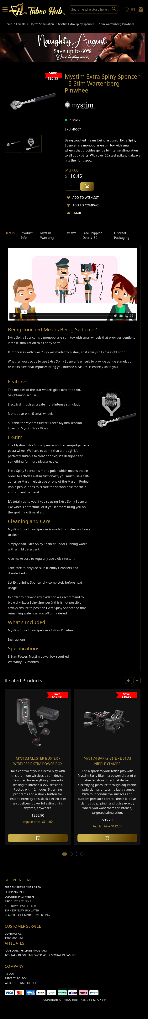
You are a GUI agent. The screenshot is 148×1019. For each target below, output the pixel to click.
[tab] (10, 235)
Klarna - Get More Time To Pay (27, 915)
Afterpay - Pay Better (20, 906)
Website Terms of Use (21, 983)
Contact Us (13, 933)
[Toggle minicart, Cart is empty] (140, 9)
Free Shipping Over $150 (23, 887)
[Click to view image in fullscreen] (33, 101)
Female (20, 24)
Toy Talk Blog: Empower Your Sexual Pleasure (40, 955)
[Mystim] (80, 105)
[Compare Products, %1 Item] (133, 9)
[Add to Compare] (68, 205)
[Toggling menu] (5, 9)
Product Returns (18, 901)
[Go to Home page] (37, 9)
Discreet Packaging (19, 896)
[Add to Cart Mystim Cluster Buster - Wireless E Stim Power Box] (38, 838)
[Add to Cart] (87, 186)
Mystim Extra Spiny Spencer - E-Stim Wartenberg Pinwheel (96, 24)
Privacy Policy (15, 978)
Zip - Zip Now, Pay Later (22, 910)
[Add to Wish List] (68, 197)
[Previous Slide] (128, 680)
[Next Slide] (137, 680)
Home (8, 24)
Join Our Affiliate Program (26, 950)
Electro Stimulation (41, 24)
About (9, 973)
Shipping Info (15, 892)
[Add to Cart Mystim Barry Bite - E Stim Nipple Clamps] (107, 838)
